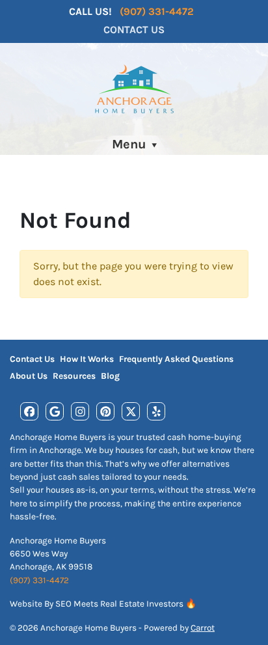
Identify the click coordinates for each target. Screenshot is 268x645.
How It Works (87, 359)
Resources (74, 376)
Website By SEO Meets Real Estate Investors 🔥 (103, 604)
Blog (110, 376)
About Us (28, 376)
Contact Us (134, 29)
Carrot (203, 628)
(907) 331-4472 (157, 11)
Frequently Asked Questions (176, 359)
